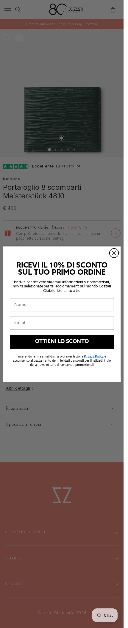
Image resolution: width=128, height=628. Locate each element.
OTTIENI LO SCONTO (62, 341)
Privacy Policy (94, 356)
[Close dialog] (113, 252)
